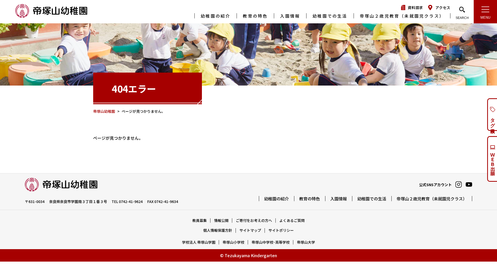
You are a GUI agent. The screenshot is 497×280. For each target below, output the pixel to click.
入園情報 (290, 16)
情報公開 (221, 220)
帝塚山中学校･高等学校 (271, 242)
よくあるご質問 (292, 220)
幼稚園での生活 (329, 16)
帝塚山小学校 (233, 242)
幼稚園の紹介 (215, 16)
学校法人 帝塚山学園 (198, 242)
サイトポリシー (281, 230)
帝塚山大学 (306, 242)
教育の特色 (255, 16)
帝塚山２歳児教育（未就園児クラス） (402, 16)
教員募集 (199, 220)
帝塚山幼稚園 (51, 11)
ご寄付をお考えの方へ (254, 220)
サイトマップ (250, 230)
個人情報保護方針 (217, 230)
